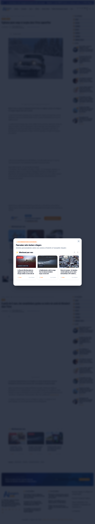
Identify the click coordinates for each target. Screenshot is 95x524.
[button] (74, 252)
